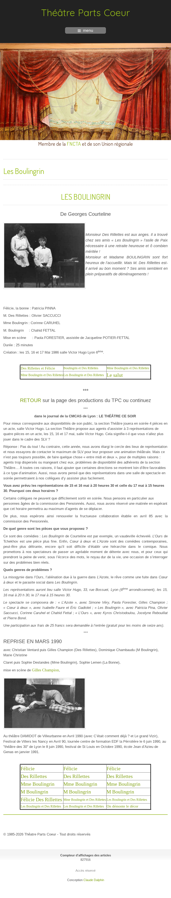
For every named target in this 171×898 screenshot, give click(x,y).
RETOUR (30, 400)
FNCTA (74, 143)
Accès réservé (85, 870)
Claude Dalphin (93, 880)
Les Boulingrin (23, 171)
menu (88, 30)
